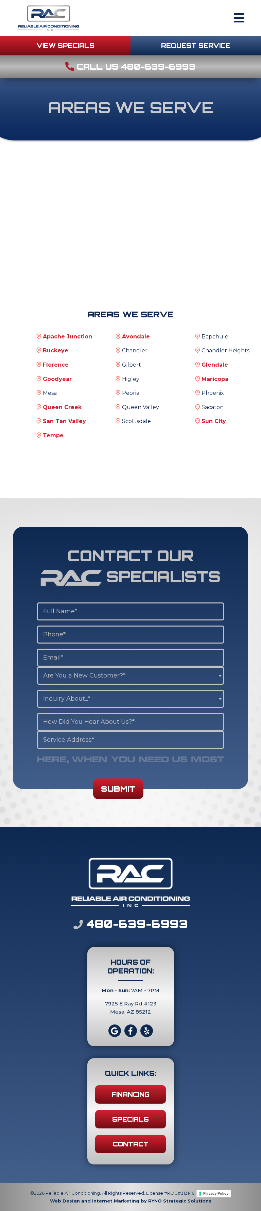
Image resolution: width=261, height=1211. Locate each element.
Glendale (215, 365)
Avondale (136, 336)
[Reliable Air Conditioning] (48, 17)
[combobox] (130, 676)
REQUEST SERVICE (195, 45)
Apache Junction (67, 336)
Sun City (214, 421)
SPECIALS (130, 1119)
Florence (56, 365)
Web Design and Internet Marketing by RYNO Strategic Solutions (130, 1201)
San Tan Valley (64, 421)
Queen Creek (62, 407)
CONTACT (131, 1144)
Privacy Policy (215, 1193)
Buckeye (55, 350)
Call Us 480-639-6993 (135, 67)
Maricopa (215, 379)
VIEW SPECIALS (65, 45)
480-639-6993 (135, 924)
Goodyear (57, 379)
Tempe (53, 435)
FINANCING (131, 1094)
